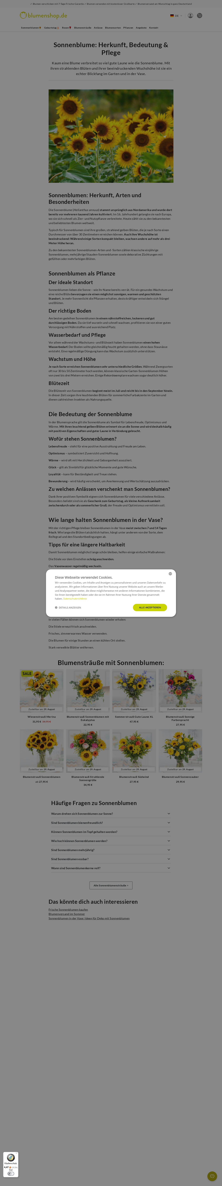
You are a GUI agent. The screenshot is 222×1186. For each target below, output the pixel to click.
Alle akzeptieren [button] (150, 607)
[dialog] (111, 593)
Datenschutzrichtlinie (75, 598)
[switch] (11, 1174)
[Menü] (16, 1154)
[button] (68, 607)
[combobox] (170, 573)
